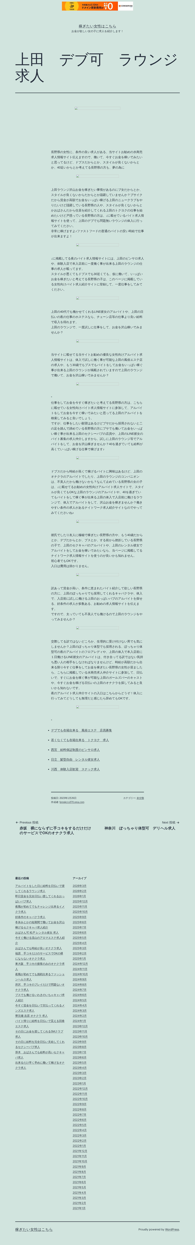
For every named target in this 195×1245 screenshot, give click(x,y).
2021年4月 (79, 1192)
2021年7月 (79, 1177)
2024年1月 (79, 1020)
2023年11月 (80, 1031)
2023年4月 (80, 1067)
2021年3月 (79, 1197)
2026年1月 (79, 896)
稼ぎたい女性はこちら (97, 26)
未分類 (140, 798)
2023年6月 (80, 1057)
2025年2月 (80, 953)
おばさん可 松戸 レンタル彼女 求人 (37, 932)
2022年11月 (80, 1093)
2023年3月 (80, 1072)
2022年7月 (79, 1114)
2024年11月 (80, 969)
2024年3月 (80, 1010)
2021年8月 (79, 1171)
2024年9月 (80, 979)
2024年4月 (80, 1005)
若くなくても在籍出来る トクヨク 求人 (80, 740)
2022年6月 (80, 1119)
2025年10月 (80, 911)
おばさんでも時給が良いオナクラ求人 (38, 948)
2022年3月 (80, 1135)
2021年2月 (79, 1203)
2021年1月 (79, 1208)
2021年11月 (80, 1156)
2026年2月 (80, 891)
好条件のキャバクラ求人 (30, 917)
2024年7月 (80, 989)
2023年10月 (80, 1036)
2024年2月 (80, 1015)
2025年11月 (80, 906)
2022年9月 (80, 1104)
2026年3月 (80, 885)
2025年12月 (80, 901)
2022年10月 (80, 1098)
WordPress (172, 1229)
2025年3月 (80, 948)
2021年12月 (80, 1151)
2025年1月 (79, 958)
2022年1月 (79, 1145)
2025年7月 (79, 927)
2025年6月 (80, 932)
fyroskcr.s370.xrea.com (72, 802)
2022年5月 (80, 1125)
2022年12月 (80, 1088)
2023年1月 (79, 1083)
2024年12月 (80, 963)
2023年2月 (80, 1078)
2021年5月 (79, 1187)
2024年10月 (80, 974)
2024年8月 (80, 984)
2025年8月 (80, 922)
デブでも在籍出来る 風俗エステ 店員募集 (81, 730)
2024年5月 (80, 1000)
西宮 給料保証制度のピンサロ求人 (75, 750)
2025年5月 (80, 937)
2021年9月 (79, 1166)
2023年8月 (80, 1046)
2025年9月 (80, 917)
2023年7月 (79, 1052)
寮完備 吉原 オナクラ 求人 (31, 1015)
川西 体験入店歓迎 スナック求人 (75, 769)
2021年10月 (80, 1161)
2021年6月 (79, 1182)
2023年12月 (80, 1026)
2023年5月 (80, 1062)
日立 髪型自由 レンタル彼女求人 (75, 759)
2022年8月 (80, 1109)
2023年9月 (80, 1041)
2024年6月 (80, 994)
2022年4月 (80, 1130)
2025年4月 (80, 943)
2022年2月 (80, 1140)
